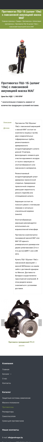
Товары (18, 21)
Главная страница (8, 21)
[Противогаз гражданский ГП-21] (21, 299)
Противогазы (27, 21)
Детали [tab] (6, 128)
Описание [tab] (7, 123)
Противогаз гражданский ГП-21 (21, 342)
